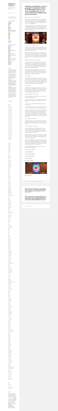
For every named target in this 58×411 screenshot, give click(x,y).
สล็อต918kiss (9, 344)
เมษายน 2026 (9, 111)
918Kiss (9, 155)
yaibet (9, 303)
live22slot (9, 56)
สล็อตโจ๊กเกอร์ (10, 356)
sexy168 (9, 267)
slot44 (9, 26)
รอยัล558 (9, 327)
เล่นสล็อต (9, 364)
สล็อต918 (9, 343)
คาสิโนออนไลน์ (10, 307)
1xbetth (9, 34)
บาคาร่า (9, 52)
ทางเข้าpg (9, 315)
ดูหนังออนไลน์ (10, 47)
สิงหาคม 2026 (10, 106)
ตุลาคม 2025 (9, 119)
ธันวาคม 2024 (10, 132)
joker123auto (10, 203)
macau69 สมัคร (10, 215)
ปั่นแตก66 (14, 402)
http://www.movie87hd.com (11, 50)
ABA (8, 159)
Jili (8, 196)
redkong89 (9, 255)
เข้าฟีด (9, 385)
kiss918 (9, 37)
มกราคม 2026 (10, 115)
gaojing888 (9, 188)
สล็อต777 (9, 340)
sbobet (9, 264)
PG (8, 223)
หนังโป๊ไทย (9, 33)
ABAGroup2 (9, 160)
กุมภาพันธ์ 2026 (10, 114)
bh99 (8, 171)
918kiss (9, 46)
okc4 (8, 219)
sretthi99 (9, 280)
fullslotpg (9, 55)
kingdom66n (9, 207)
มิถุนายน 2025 (10, 124)
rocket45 (9, 256)
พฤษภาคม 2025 (10, 126)
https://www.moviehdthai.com (12, 59)
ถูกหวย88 (9, 311)
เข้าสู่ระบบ (9, 384)
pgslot (9, 29)
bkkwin (9, 172)
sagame (9, 48)
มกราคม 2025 (10, 131)
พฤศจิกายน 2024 (10, 134)
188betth (13, 393)
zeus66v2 (9, 304)
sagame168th (14, 400)
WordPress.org (10, 388)
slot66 (9, 25)
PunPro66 (9, 244)
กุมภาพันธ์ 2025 (10, 130)
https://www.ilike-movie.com (12, 58)
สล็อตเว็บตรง (9, 23)
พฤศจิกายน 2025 (10, 118)
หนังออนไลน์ (9, 359)
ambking (9, 164)
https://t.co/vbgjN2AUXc (28, 175)
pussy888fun (9, 251)
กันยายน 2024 (10, 136)
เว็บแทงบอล (9, 375)
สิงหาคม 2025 (10, 122)
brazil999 (9, 176)
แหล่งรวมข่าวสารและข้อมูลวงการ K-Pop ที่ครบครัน (12, 4)
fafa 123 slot (9, 183)
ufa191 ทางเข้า (10, 288)
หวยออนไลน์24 (10, 360)
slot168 (9, 276)
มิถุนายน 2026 (10, 108)
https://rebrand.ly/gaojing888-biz (30, 153)
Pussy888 (15, 399)
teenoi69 (9, 284)
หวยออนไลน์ (9, 64)
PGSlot (14, 398)
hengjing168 (9, 192)
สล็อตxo (9, 348)
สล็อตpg (9, 347)
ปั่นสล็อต (9, 320)
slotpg (9, 32)
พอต (8, 323)
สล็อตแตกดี (9, 355)
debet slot (9, 180)
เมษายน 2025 (9, 127)
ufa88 (9, 291)
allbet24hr (12, 394)
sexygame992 (10, 272)
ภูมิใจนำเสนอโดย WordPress (28, 206)
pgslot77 (9, 60)
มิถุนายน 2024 (10, 139)
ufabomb (9, 296)
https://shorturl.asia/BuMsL (29, 160)
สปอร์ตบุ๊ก (9, 328)
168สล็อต (9, 147)
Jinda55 (9, 199)
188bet (9, 148)
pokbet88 (9, 243)
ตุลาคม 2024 (9, 135)
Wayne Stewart (32, 181)
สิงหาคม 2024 (10, 138)
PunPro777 (11, 399)
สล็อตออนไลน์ (10, 404)
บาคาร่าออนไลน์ (10, 62)
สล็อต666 (9, 339)
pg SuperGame (10, 227)
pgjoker (9, 236)
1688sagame (9, 144)
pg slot (9, 36)
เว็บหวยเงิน (9, 63)
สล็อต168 (12, 403)
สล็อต (9, 332)
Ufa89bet (9, 292)
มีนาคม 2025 (9, 128)
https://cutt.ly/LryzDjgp (28, 158)
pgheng (9, 235)
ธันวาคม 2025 (10, 116)
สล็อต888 (15, 403)
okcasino (9, 220)
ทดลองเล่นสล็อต (10, 312)
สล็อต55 (9, 336)
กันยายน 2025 (10, 120)
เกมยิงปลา (9, 363)
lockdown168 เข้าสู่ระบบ (11, 212)
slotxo (9, 31)
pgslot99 (9, 399)
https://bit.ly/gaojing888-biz (29, 151)
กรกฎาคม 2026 (10, 107)
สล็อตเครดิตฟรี (10, 351)
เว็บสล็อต (9, 372)
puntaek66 (9, 247)
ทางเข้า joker (9, 40)
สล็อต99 (9, 24)
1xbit (9, 152)
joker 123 (9, 49)
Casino (9, 179)
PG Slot (9, 224)
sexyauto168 (9, 268)
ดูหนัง (9, 57)
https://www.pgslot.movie (11, 53)
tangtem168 (9, 283)
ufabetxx (9, 295)
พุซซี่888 (9, 324)
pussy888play (10, 252)
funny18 (9, 35)
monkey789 (9, 216)
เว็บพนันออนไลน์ (10, 371)
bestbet (9, 168)
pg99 (8, 232)
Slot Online (9, 275)
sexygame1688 (10, 271)
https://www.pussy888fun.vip (12, 30)
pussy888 (9, 51)
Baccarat (9, 167)
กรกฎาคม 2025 (10, 123)
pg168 (9, 228)
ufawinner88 (10, 300)
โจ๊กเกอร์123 (9, 22)
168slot (9, 393)
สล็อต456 (9, 335)
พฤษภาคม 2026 (10, 110)
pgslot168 (9, 239)
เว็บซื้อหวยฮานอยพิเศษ (11, 367)
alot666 (9, 163)
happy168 (9, 191)
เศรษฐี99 (9, 376)
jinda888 (9, 200)
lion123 (9, 208)
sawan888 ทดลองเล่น (10, 263)
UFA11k (9, 287)
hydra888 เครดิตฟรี (10, 195)
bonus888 (9, 27)
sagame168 (9, 260)
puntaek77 (9, 248)
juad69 (9, 204)
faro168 (9, 184)
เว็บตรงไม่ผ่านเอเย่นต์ (10, 368)
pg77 (8, 231)
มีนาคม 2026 (9, 112)
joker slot (9, 41)
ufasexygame (10, 299)
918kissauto (9, 156)
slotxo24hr (9, 279)
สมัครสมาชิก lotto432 (11, 331)
